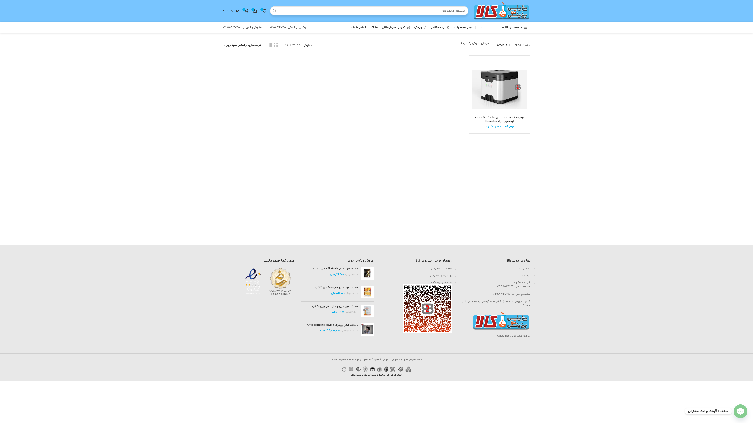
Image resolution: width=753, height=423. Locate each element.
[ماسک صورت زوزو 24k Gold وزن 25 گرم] (367, 273)
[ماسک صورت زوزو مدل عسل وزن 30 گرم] (367, 311)
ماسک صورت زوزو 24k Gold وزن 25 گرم (335, 269)
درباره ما (525, 275)
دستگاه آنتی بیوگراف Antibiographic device (332, 325)
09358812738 (501, 294)
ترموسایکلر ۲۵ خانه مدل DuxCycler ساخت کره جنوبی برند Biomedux (499, 119)
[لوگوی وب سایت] (501, 11)
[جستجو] (274, 10)
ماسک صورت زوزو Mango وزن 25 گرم (336, 287)
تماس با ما (524, 269)
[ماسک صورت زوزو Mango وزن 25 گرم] (367, 292)
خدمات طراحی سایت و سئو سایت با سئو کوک (376, 375)
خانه (527, 45)
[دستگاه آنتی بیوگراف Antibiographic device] (367, 329)
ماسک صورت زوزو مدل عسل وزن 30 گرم (335, 306)
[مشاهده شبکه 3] (276, 45)
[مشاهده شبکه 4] (270, 45)
